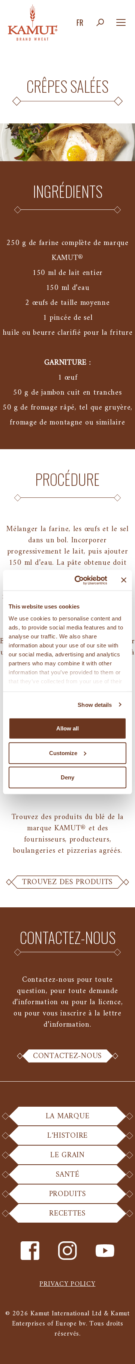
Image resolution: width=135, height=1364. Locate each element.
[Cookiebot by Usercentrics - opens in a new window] (79, 580)
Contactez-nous (67, 1056)
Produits (67, 1194)
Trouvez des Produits (67, 882)
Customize (63, 753)
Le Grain (67, 1155)
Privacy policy (67, 1284)
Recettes (67, 1213)
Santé (68, 1174)
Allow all (67, 728)
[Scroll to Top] (120, 1349)
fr (79, 22)
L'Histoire (67, 1135)
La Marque (67, 1116)
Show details (95, 704)
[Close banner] (123, 580)
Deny (67, 777)
